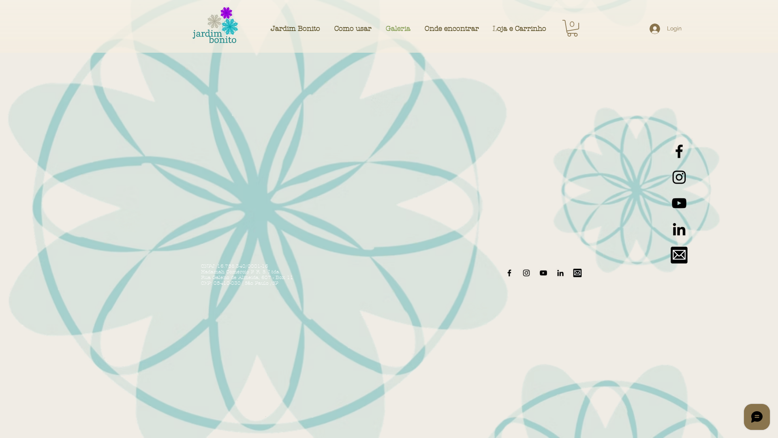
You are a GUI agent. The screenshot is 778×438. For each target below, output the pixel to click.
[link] (572, 28)
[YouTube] (679, 203)
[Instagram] (679, 177)
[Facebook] (679, 151)
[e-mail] (679, 255)
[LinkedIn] (679, 229)
